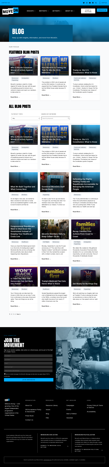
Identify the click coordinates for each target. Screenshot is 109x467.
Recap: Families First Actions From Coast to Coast (83, 234)
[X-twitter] (95, 2)
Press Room (29, 416)
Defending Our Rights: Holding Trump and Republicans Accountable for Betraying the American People (85, 184)
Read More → (15, 97)
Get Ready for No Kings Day (85, 284)
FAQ (47, 418)
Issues (48, 409)
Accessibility (91, 411)
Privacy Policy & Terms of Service (95, 406)
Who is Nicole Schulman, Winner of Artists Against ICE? (22, 70)
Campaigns (70, 405)
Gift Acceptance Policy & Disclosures (33, 410)
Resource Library (52, 405)
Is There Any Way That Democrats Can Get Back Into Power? (22, 281)
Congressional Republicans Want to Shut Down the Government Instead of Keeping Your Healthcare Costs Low (23, 231)
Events (68, 409)
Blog (47, 414)
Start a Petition (71, 414)
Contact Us (6, 2)
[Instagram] (86, 2)
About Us (28, 405)
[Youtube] (89, 2)
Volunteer (69, 418)
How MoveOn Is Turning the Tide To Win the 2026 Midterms (54, 70)
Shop (103, 2)
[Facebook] (92, 2)
